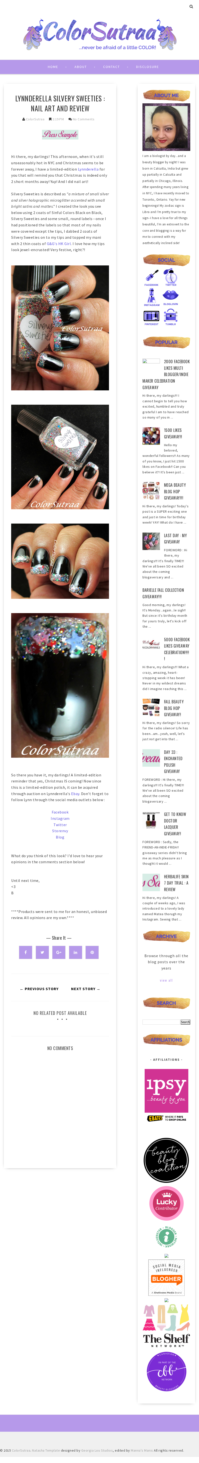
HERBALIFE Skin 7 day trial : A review (176, 883)
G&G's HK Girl (59, 243)
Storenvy (60, 830)
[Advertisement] (60, 1213)
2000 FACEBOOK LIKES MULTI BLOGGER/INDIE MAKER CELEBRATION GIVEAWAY (166, 374)
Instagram (60, 818)
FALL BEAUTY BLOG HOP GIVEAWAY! (174, 708)
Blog (60, 837)
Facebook (60, 812)
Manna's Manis (142, 1450)
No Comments (84, 119)
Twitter (60, 824)
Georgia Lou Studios (97, 1450)
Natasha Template (46, 1450)
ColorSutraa (35, 119)
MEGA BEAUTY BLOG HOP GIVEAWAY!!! (175, 491)
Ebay (75, 793)
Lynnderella (88, 169)
